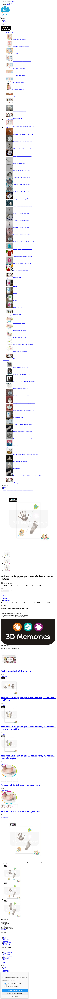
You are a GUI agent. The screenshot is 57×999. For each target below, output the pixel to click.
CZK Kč (5, 20)
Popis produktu (6, 600)
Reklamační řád (6, 954)
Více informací (15, 996)
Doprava (12, 3)
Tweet (4, 597)
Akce (4, 953)
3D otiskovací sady (8, 119)
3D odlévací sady (8, 32)
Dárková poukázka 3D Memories (16, 671)
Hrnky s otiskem (8, 278)
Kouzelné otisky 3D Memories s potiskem (20, 811)
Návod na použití (7, 942)
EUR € (4, 21)
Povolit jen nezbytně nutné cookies (14, 993)
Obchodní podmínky (7, 952)
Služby (6, 447)
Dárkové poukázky (7, 959)
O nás (4, 938)
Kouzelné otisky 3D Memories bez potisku (20, 785)
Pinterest (5, 598)
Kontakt (8, 4)
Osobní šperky (7, 127)
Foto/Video (12, 1)
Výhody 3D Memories (8, 939)
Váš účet (3, 962)
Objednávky (6, 970)
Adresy (5, 967)
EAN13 (2, 645)
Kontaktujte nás (4, 929)
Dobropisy (5, 968)
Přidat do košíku (5, 590)
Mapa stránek (6, 958)
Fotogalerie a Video (7, 944)
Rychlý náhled (4, 676)
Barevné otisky (7, 315)
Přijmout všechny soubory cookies (14, 990)
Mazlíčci (6, 360)
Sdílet (4, 595)
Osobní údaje (6, 971)
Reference (5, 941)
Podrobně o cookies (7, 956)
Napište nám (6, 957)
